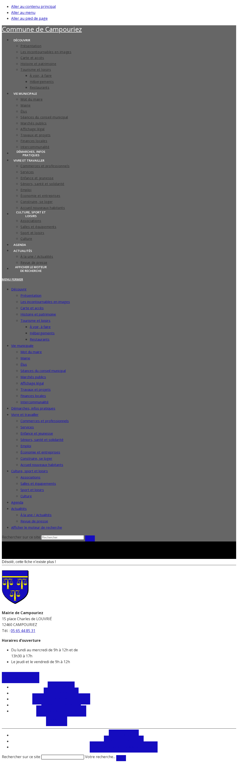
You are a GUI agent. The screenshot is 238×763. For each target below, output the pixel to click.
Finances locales (33, 395)
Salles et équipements (38, 483)
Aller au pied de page (29, 18)
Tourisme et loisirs (35, 320)
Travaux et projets (35, 389)
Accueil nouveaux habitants (41, 464)
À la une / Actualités (36, 514)
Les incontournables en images (45, 301)
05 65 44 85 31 (23, 630)
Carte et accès (32, 308)
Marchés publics (33, 377)
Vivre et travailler (25, 414)
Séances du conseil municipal (43, 370)
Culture (26, 496)
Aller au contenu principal (33, 6)
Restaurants (40, 339)
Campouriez (42, 29)
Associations (30, 477)
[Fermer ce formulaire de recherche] (121, 758)
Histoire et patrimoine (38, 314)
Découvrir (19, 289)
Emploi (25, 445)
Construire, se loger (36, 458)
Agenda (17, 502)
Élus (23, 364)
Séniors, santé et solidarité (41, 439)
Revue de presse (34, 521)
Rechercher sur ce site (21, 756)
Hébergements (42, 333)
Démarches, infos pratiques (33, 408)
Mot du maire (31, 351)
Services (27, 427)
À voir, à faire (40, 326)
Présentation (30, 295)
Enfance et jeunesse (36, 433)
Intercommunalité (34, 402)
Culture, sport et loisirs (29, 471)
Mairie (25, 358)
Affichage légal (32, 383)
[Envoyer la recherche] (90, 538)
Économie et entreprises (40, 452)
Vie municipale (22, 345)
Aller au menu (23, 12)
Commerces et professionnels (44, 420)
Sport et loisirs (32, 489)
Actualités (19, 508)
